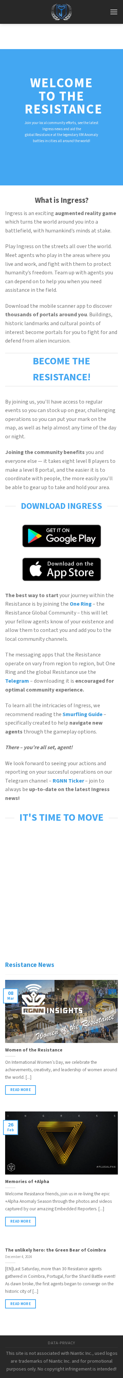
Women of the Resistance (34, 1050)
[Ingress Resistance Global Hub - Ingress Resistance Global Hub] (61, 12)
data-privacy (61, 1343)
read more (20, 1089)
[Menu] (114, 11)
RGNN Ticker (68, 781)
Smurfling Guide (82, 714)
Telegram (17, 681)
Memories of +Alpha (27, 1182)
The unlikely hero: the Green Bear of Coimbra (55, 1250)
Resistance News (29, 965)
